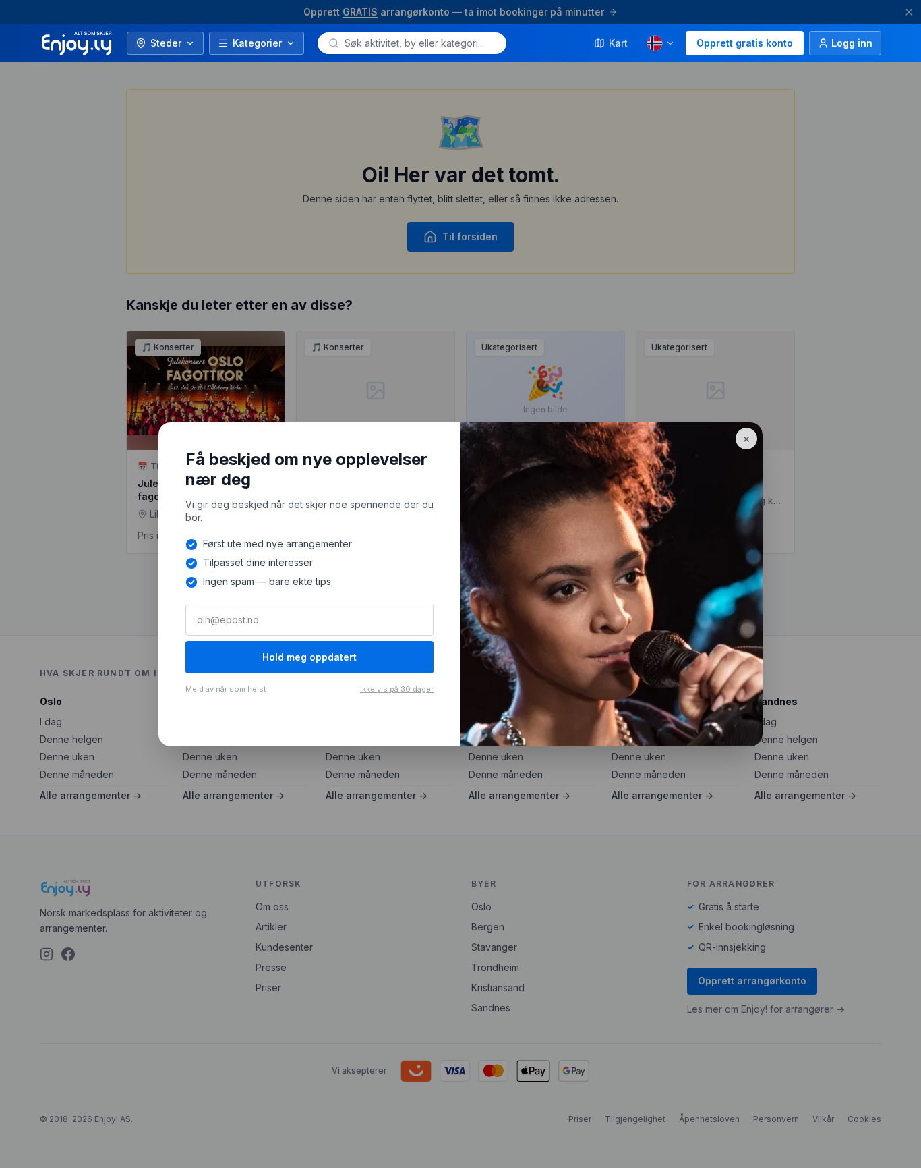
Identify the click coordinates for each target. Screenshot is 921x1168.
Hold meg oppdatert (309, 657)
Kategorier (257, 43)
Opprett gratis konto (744, 43)
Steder (165, 43)
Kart (618, 43)
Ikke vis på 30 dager (397, 689)
